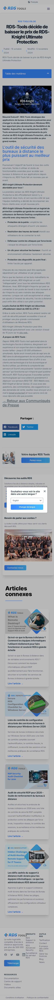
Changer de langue (27, 507)
